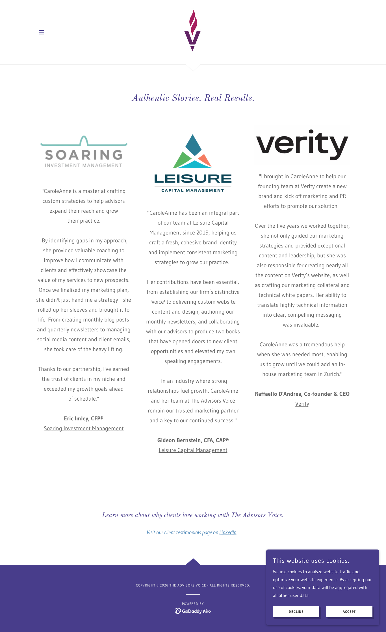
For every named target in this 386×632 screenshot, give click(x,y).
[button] (41, 32)
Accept (349, 612)
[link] (193, 31)
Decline (296, 612)
